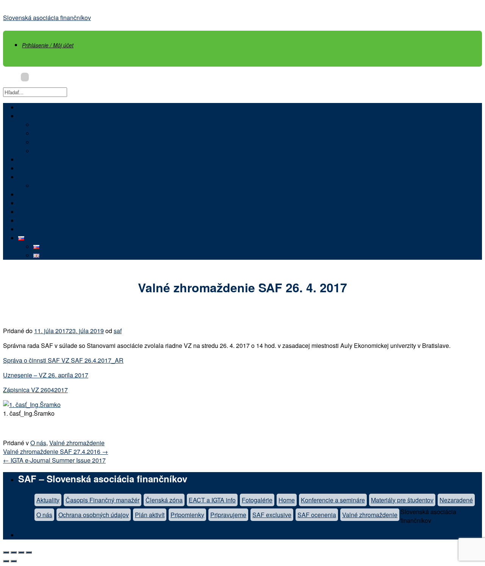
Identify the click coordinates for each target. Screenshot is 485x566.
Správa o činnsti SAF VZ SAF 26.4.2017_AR (63, 360)
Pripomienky (187, 514)
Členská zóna (36, 229)
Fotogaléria (48, 151)
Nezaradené (456, 500)
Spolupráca (33, 177)
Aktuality (29, 159)
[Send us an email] (24, 77)
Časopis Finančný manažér (102, 500)
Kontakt (43, 185)
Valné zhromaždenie (77, 442)
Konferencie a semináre (333, 500)
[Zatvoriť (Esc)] (6, 552)
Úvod (25, 107)
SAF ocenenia (52, 142)
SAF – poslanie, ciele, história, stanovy (85, 124)
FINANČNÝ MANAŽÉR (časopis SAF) (70, 211)
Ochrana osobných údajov (93, 514)
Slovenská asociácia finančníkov (47, 17)
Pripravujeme (228, 514)
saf (118, 330)
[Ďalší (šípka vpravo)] (14, 561)
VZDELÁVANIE (39, 203)
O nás (26, 116)
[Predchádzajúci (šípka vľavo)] (6, 561)
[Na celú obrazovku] (21, 552)
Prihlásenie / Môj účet (48, 45)
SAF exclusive (271, 514)
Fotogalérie (257, 500)
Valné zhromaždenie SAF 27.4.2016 (55, 451)
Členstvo (30, 168)
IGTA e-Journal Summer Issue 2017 (54, 460)
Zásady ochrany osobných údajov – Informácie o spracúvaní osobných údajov (122, 535)
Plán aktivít (149, 514)
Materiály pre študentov (402, 500)
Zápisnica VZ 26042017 (35, 389)
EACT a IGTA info (212, 500)
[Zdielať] (14, 552)
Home (286, 500)
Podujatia (31, 194)
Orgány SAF (50, 133)
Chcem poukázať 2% (46, 220)
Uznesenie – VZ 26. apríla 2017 (45, 375)
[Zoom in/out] (29, 552)
